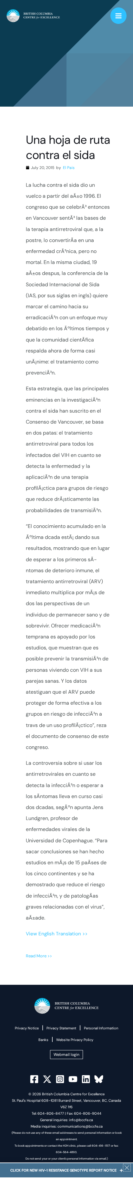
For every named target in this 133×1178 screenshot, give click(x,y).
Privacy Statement (61, 1028)
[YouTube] (72, 1079)
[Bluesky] (98, 1079)
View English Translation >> (56, 934)
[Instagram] (60, 1079)
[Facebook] (34, 1079)
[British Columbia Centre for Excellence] (33, 16)
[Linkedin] (85, 1079)
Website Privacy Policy (74, 1039)
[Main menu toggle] (118, 15)
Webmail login (66, 1054)
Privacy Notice (27, 1028)
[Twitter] (47, 1079)
